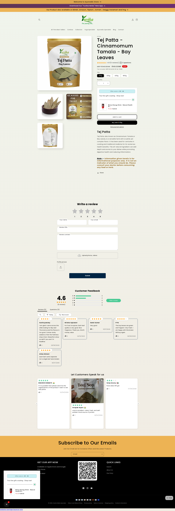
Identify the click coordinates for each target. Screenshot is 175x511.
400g (116, 76)
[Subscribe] (102, 454)
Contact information (121, 503)
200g (108, 76)
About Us (110, 470)
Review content (64, 235)
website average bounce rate (11, 510)
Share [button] (102, 173)
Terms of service (98, 503)
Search (109, 467)
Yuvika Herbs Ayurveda (59, 503)
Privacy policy (88, 503)
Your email (94, 220)
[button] (39, 20)
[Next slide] (138, 403)
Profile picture (62, 262)
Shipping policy (109, 503)
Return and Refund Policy (75, 503)
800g (125, 76)
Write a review (113, 300)
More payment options (117, 127)
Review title (63, 227)
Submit (87, 275)
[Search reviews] (40, 314)
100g (100, 76)
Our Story (110, 473)
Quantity (99, 80)
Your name (63, 220)
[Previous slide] (37, 403)
